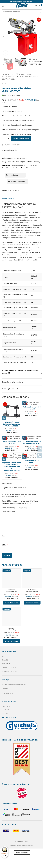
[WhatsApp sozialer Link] (18, 190)
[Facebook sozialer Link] (8, 190)
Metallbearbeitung (23, 74)
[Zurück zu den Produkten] (5, 83)
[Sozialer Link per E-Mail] (13, 190)
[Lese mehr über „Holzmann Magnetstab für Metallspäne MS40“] (24, 437)
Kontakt (5, 660)
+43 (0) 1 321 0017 (28, 1)
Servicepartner (7, 693)
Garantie (5, 689)
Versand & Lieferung (9, 671)
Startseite (5, 74)
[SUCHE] (39, 11)
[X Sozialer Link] (10, 190)
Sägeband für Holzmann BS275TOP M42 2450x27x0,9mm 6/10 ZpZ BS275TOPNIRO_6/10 (11, 466)
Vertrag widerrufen (21, 852)
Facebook (5, 710)
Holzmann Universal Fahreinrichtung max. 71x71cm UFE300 (11, 424)
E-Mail (5, 545)
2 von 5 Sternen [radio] (21, 508)
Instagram (6, 706)
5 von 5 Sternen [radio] (26, 508)
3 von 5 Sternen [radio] (23, 508)
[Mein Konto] (36, 6)
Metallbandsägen (8, 76)
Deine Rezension (9, 511)
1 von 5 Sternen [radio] (19, 508)
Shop (13, 74)
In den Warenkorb (21, 138)
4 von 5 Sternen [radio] (24, 508)
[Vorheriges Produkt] (3, 83)
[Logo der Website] (22, 6)
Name (4, 536)
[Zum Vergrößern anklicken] (5, 53)
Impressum (6, 664)
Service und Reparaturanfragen (14, 684)
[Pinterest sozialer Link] (16, 190)
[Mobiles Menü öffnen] (3, 6)
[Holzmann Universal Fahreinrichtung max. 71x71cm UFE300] (11, 410)
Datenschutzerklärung (10, 667)
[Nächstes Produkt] (8, 83)
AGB (3, 656)
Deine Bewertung (9, 508)
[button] (4, 37)
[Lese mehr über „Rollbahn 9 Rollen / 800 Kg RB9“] (4, 437)
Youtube (5, 714)
